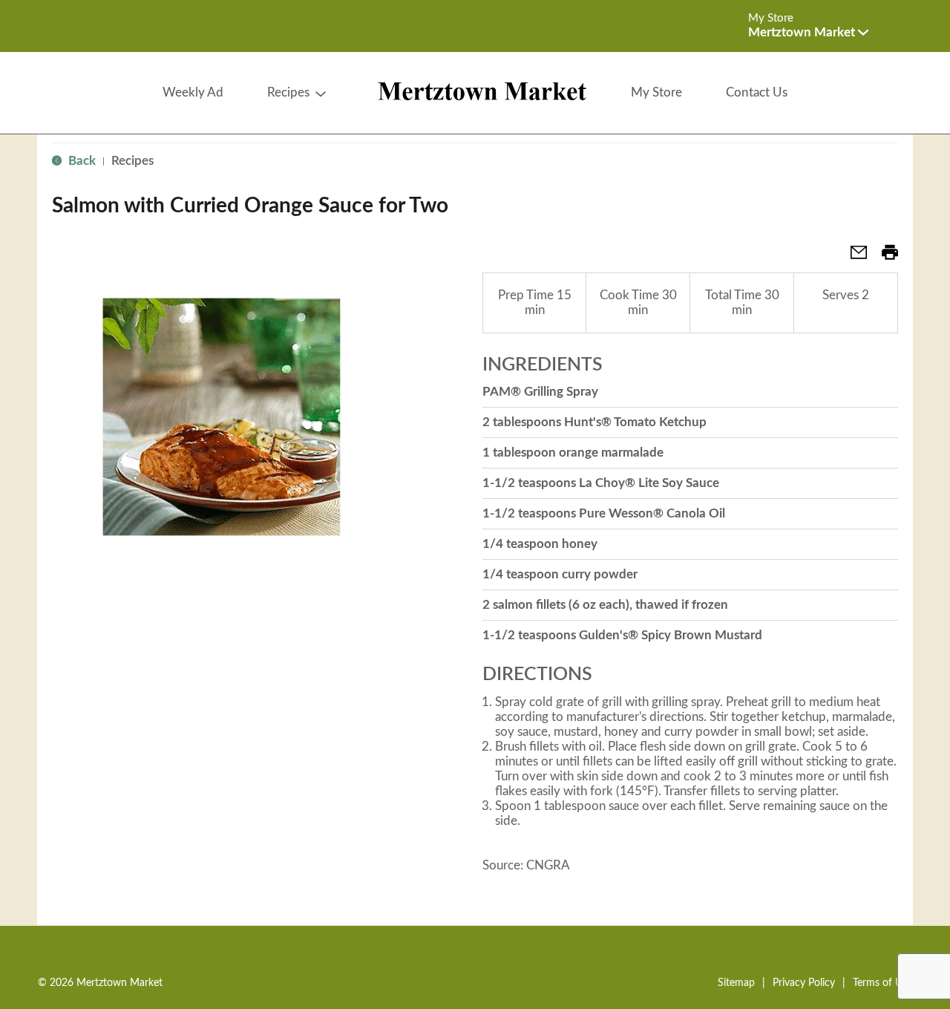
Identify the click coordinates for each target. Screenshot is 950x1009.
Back (80, 160)
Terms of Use (882, 983)
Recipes (132, 160)
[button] (808, 32)
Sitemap (736, 983)
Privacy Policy (804, 983)
